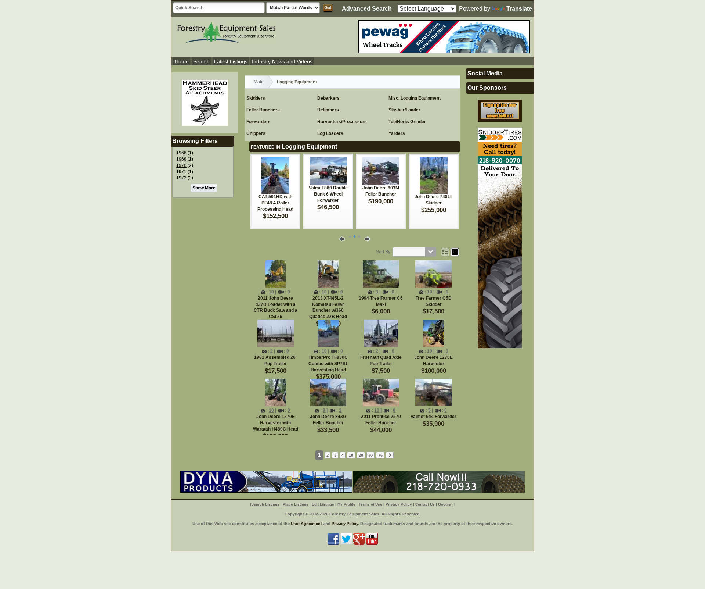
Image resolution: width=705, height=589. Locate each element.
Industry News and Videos (282, 61)
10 (271, 291)
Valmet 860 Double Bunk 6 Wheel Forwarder (328, 194)
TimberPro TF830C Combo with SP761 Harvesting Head (328, 363)
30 (370, 455)
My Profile (346, 504)
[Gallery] (455, 251)
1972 (181, 178)
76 (380, 455)
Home (182, 61)
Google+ (445, 504)
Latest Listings (230, 61)
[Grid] (445, 251)
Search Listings (265, 504)
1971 (181, 171)
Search (201, 61)
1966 (181, 153)
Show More (204, 187)
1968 (181, 159)
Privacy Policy (399, 504)
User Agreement (306, 523)
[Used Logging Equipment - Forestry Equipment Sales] (226, 31)
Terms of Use (370, 504)
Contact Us (425, 504)
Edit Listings (323, 504)
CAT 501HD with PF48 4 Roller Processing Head (275, 203)
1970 (181, 165)
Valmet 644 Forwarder (433, 416)
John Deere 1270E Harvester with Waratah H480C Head (275, 423)
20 (361, 455)
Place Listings (295, 504)
